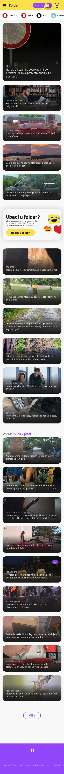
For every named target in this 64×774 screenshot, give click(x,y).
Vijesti (30, 15)
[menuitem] (57, 5)
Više (32, 715)
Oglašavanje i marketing (34, 765)
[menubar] (57, 5)
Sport (45, 15)
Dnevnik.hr (13, 15)
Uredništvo (9, 765)
